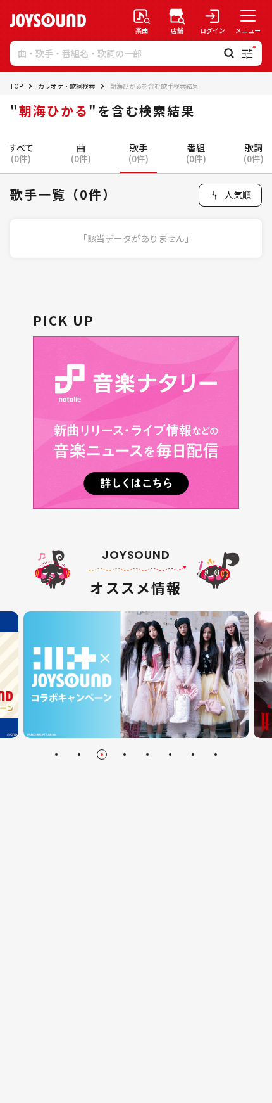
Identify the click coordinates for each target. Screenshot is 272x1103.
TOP (16, 86)
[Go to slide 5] (147, 754)
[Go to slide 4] (124, 754)
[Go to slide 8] (215, 754)
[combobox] (230, 195)
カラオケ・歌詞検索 (66, 86)
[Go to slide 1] (56, 754)
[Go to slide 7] (193, 754)
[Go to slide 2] (79, 754)
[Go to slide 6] (170, 754)
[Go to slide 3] (102, 754)
